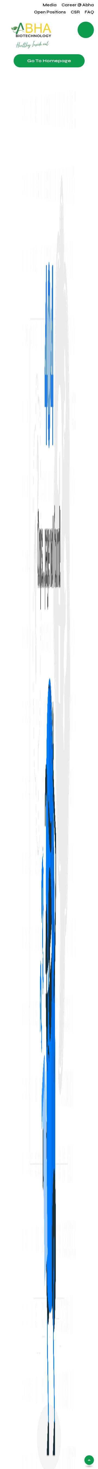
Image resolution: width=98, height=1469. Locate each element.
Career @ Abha (78, 4)
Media (50, 4)
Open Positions (50, 12)
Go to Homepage (49, 60)
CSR (75, 12)
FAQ (89, 12)
